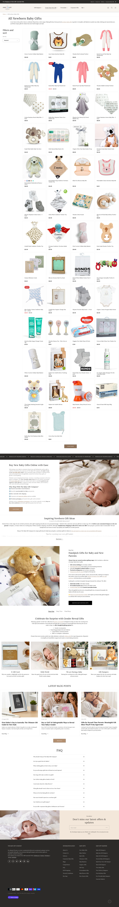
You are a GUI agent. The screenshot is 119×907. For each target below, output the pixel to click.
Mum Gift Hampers (101, 864)
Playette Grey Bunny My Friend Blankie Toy (81, 118)
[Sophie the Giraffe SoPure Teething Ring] (58, 359)
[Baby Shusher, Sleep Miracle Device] (82, 391)
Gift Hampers (103, 672)
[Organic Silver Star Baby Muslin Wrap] (82, 135)
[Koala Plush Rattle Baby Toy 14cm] (34, 135)
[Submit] (107, 827)
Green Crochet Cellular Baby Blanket (34, 54)
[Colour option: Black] (29, 181)
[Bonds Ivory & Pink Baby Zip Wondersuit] (106, 40)
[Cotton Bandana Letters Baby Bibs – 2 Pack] (106, 103)
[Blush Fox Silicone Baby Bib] (82, 167)
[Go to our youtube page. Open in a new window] (20, 861)
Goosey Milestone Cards (31, 277)
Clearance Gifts (83, 859)
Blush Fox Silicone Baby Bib (80, 180)
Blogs (64, 861)
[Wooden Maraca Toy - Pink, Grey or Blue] (58, 327)
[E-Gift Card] (15, 656)
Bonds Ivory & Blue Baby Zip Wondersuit (32, 86)
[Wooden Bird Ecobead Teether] (82, 40)
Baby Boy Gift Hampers (102, 853)
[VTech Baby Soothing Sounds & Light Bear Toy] (34, 391)
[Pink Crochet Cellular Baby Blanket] (82, 232)
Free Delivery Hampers (102, 870)
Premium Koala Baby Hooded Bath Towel (105, 149)
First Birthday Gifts (101, 873)
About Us (92, 1)
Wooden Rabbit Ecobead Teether (105, 85)
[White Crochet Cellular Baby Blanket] (34, 359)
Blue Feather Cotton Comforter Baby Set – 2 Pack (34, 310)
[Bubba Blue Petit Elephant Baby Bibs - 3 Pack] (34, 422)
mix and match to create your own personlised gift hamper (86, 531)
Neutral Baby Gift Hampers (103, 859)
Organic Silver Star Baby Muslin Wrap (82, 149)
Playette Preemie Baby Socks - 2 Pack (82, 309)
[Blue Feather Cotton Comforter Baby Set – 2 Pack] (34, 296)
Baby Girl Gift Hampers (102, 856)
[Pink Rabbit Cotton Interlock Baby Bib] (106, 167)
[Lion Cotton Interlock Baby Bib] (58, 40)
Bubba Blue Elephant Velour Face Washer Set (57, 118)
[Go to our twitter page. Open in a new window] (16, 861)
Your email (73, 827)
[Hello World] (45, 656)
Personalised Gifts (84, 870)
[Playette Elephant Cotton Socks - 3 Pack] (34, 201)
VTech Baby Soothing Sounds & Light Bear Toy (34, 405)
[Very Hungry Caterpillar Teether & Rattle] (106, 264)
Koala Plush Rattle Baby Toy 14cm (33, 149)
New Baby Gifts (83, 850)
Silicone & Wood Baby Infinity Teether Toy (106, 215)
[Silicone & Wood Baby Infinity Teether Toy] (106, 201)
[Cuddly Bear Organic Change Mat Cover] (58, 296)
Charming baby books (75, 566)
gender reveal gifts (58, 621)
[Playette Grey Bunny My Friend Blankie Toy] (82, 103)
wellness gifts (67, 636)
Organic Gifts (82, 864)
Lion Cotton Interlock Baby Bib (56, 54)
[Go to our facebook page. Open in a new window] (9, 861)
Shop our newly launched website (79, 594)
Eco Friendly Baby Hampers (103, 876)
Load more (70, 446)
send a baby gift (15, 481)
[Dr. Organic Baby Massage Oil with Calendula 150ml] (106, 359)
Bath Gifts (81, 856)
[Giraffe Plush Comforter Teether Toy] (34, 232)
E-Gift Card (15, 672)
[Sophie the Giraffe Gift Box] (58, 391)
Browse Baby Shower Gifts (80, 603)
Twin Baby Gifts (100, 867)
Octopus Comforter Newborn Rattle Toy (58, 247)
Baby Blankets (82, 861)
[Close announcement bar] (116, 2)
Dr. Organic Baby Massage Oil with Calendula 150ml (105, 373)
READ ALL (59, 740)
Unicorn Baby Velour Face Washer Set (106, 341)
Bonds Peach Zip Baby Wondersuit (81, 85)
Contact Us (97, 1)
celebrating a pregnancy (23, 501)
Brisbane (47, 855)
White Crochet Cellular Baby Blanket (34, 372)
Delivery (102, 1)
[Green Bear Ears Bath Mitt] (58, 422)
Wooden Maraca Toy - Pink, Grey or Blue (58, 342)
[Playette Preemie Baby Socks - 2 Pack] (82, 296)
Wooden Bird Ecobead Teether (80, 54)
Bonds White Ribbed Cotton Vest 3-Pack (82, 278)
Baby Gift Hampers (101, 850)
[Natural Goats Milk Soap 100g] (106, 391)
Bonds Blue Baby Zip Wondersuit (57, 85)
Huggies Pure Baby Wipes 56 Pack (81, 341)
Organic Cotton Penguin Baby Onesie (106, 309)
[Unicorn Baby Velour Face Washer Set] (106, 327)
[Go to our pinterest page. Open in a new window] (24, 861)
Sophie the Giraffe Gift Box (55, 404)
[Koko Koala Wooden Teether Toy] (106, 232)
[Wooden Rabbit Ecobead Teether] (106, 72)
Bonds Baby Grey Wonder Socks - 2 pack (82, 373)
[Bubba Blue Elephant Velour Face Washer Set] (58, 103)
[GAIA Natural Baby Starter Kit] (58, 135)
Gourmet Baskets (100, 879)
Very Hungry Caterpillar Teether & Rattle (105, 278)
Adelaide (14, 857)
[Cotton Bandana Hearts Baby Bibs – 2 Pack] (34, 103)
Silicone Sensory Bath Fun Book (57, 277)
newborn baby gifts (67, 22)
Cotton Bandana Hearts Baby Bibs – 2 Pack (34, 118)
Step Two (59, 611)
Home (4, 14)
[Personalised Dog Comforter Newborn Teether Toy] (58, 167)
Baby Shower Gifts (84, 873)
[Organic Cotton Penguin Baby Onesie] (106, 296)
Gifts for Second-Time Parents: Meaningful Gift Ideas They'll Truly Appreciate (98, 723)
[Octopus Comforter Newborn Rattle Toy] (58, 232)
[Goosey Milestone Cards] (34, 264)
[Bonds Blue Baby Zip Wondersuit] (58, 72)
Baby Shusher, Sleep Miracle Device (82, 404)
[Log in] (108, 7)
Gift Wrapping (66, 870)
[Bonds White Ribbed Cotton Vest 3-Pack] (82, 264)
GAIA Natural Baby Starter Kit (56, 149)
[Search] (111, 7)
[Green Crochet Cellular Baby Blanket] (34, 40)
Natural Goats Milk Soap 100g (104, 404)
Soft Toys (81, 867)
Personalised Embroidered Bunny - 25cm (34, 183)
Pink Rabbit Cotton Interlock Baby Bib (106, 180)
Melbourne (37, 855)
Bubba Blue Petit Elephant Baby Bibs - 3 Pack (34, 436)
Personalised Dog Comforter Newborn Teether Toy (58, 181)
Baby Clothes (82, 853)
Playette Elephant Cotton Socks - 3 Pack (33, 215)
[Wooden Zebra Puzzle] (82, 201)
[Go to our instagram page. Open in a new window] (13, 861)
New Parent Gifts (83, 876)
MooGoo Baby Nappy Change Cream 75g (34, 342)
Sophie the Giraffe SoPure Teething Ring (58, 373)
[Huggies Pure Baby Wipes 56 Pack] (82, 327)
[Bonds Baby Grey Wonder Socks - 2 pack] (82, 359)
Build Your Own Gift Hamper (103, 861)
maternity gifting (22, 496)
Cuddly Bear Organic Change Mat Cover (57, 310)
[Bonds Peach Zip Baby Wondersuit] (82, 72)
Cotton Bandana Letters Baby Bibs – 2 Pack (106, 118)
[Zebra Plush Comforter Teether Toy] (58, 201)
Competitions (66, 864)
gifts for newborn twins (94, 576)
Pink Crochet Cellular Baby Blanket (81, 246)
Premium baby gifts (75, 587)
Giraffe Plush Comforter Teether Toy (34, 246)
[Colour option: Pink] (25, 181)
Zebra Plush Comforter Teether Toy (58, 214)
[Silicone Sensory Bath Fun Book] (58, 264)
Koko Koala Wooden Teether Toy (105, 246)
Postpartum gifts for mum (76, 571)
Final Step (67, 611)
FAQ (64, 867)
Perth (9, 857)
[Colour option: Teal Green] (33, 181)
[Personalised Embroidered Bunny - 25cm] (34, 167)
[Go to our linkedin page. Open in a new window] (27, 861)
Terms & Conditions (68, 873)
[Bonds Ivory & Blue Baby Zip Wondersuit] (34, 72)
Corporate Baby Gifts (110, 1)
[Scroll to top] (109, 901)
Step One (51, 611)
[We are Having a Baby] (74, 656)
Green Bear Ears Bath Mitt (55, 436)
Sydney (42, 855)
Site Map (65, 876)
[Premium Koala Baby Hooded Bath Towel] (106, 135)
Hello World (45, 672)
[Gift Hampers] (104, 656)
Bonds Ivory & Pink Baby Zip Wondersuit (104, 54)
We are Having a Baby (74, 672)
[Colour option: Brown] (31, 181)
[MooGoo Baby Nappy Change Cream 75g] (34, 327)
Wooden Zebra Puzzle (78, 214)
